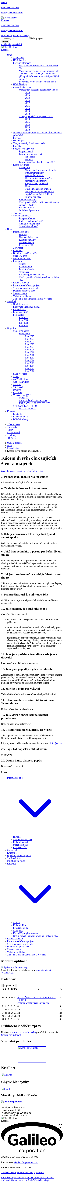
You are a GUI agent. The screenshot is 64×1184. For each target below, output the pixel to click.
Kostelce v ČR (26, 245)
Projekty (17, 146)
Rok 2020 (23, 320)
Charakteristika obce (28, 237)
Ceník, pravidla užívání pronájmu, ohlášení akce (35, 936)
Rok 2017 (29, 357)
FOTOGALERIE (27, 408)
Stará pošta (24, 272)
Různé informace (21, 164)
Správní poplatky (33, 197)
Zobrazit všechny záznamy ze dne (33, 1003)
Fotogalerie (18, 315)
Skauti (16, 376)
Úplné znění (37, 471)
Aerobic (17, 384)
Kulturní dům (25, 266)
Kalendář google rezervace (31, 274)
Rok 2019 (23, 323)
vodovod (29, 159)
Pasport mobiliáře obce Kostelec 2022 (37, 162)
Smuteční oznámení (28, 226)
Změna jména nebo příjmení (38, 189)
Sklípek (22, 264)
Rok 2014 (29, 365)
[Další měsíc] (16, 985)
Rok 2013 (29, 368)
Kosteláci (17, 392)
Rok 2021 (23, 317)
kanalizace (30, 156)
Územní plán (19, 140)
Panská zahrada (26, 269)
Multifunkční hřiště (22, 258)
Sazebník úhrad (26, 207)
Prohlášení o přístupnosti (12, 1177)
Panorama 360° (20, 312)
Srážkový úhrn (20, 256)
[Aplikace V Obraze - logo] (14, 967)
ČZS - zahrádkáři (21, 382)
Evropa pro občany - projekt (26, 285)
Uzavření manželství (34, 173)
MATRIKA (24, 167)
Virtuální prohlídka (22, 296)
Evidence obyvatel (27, 199)
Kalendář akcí (19, 309)
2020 (27, 108)
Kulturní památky (27, 239)
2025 (27, 95)
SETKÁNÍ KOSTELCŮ (25, 406)
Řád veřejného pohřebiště (31, 221)
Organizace (12, 328)
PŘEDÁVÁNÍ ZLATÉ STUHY (34, 403)
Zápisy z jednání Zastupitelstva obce (36, 116)
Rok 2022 (29, 344)
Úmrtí (28, 186)
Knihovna (17, 250)
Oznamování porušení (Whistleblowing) (30, 1180)
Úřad (9, 55)
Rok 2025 (29, 336)
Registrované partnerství (36, 183)
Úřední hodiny (20, 84)
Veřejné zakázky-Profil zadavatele (29, 143)
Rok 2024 (29, 339)
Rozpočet (17, 138)
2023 (27, 100)
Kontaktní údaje (20, 416)
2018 (27, 114)
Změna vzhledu (8, 1172)
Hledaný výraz (36, 38)
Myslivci (17, 390)
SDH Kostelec (20, 373)
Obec (9, 229)
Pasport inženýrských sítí (30, 154)
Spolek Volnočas (21, 331)
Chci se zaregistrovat (11, 1035)
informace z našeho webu (24, 1032)
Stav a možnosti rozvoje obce (27, 288)
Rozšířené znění (23, 471)
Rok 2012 (29, 371)
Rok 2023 (29, 341)
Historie (22, 234)
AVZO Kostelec (20, 379)
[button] (35, 834)
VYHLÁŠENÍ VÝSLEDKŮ (33, 400)
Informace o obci (21, 231)
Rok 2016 (29, 360)
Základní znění (8, 471)
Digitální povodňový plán (25, 253)
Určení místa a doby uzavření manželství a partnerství (39, 179)
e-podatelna (18, 57)
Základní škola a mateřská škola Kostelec (32, 298)
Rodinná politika (21, 282)
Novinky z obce (20, 304)
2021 (27, 106)
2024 (27, 97)
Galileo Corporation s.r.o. (26, 1162)
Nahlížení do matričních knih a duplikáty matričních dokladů (39, 192)
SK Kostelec (19, 387)
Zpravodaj (18, 248)
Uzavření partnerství (34, 175)
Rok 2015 (29, 363)
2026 (27, 92)
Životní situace (20, 293)
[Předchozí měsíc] (2, 985)
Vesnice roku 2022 (22, 395)
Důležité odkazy (20, 419)
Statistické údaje (26, 242)
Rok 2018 (23, 325)
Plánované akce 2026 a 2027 (26, 306)
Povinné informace (22, 63)
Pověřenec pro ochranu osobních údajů (37, 81)
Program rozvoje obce (23, 148)
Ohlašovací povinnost (29, 210)
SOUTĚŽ (23, 398)
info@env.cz (56, 743)
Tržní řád (17, 213)
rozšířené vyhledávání (11, 44)
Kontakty (17, 414)
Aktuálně (11, 301)
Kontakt (11, 411)
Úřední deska (19, 60)
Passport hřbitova (27, 218)
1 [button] (18, 993)
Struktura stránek (25, 1172)
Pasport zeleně (26, 151)
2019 (27, 111)
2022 (27, 103)
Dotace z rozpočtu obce (24, 290)
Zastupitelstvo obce (22, 87)
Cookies (29, 1177)
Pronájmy (17, 261)
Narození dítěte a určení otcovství (40, 170)
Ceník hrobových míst (29, 223)
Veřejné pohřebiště (22, 215)
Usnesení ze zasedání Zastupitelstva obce (38, 89)
